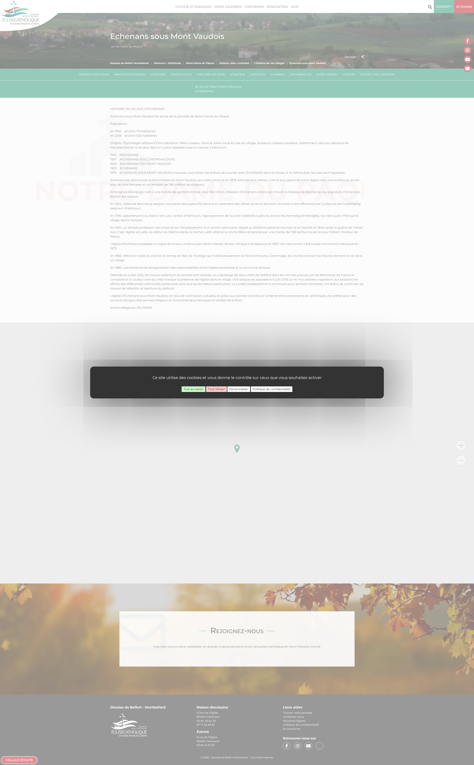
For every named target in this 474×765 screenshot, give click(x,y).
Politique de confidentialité (272, 389)
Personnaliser (238, 389)
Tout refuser (216, 389)
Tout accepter (193, 389)
